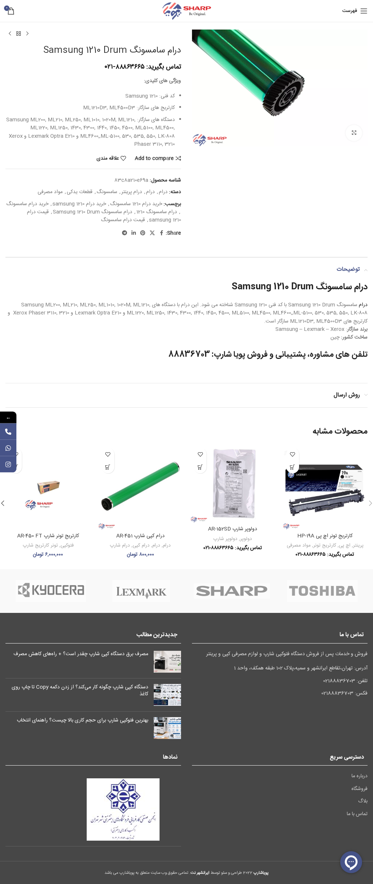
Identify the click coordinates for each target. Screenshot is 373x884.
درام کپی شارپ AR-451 (140, 536)
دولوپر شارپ (225, 539)
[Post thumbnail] (167, 662)
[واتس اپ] (8, 448)
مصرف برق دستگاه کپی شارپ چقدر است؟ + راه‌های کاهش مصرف (80, 654)
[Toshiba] (322, 591)
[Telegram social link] (124, 233)
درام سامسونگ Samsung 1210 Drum (92, 212)
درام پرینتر (131, 192)
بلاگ (363, 801)
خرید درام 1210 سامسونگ (136, 204)
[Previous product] (27, 34)
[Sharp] (231, 591)
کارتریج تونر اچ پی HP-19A (325, 536)
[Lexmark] (141, 591)
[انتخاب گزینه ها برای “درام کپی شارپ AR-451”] (108, 467)
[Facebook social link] (161, 233)
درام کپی (141, 545)
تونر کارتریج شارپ (40, 545)
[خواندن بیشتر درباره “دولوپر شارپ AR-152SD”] (200, 467)
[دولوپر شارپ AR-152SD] (232, 483)
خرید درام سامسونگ (27, 204)
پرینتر (358, 545)
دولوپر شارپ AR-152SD (232, 529)
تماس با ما (357, 814)
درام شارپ (120, 545)
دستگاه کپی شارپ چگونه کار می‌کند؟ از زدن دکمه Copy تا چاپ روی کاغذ (80, 691)
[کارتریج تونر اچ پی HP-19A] (325, 486)
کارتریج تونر (324, 545)
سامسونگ (107, 192)
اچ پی (344, 545)
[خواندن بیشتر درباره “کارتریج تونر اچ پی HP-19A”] (292, 467)
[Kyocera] (50, 591)
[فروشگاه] (18, 34)
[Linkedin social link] (133, 233)
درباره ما (360, 776)
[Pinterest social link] (143, 233)
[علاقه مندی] (292, 454)
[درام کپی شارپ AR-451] (140, 486)
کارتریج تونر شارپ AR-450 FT (48, 536)
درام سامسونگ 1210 (156, 212)
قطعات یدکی (80, 192)
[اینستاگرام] (8, 464)
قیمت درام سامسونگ (123, 220)
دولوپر (246, 539)
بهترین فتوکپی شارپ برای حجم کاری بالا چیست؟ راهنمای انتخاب (82, 720)
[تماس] (8, 431)
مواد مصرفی (50, 192)
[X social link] (152, 233)
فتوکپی (67, 545)
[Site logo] (186, 11)
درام (163, 192)
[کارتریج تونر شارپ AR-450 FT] (48, 486)
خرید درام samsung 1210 (79, 204)
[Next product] (9, 34)
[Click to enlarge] (354, 133)
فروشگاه (360, 789)
